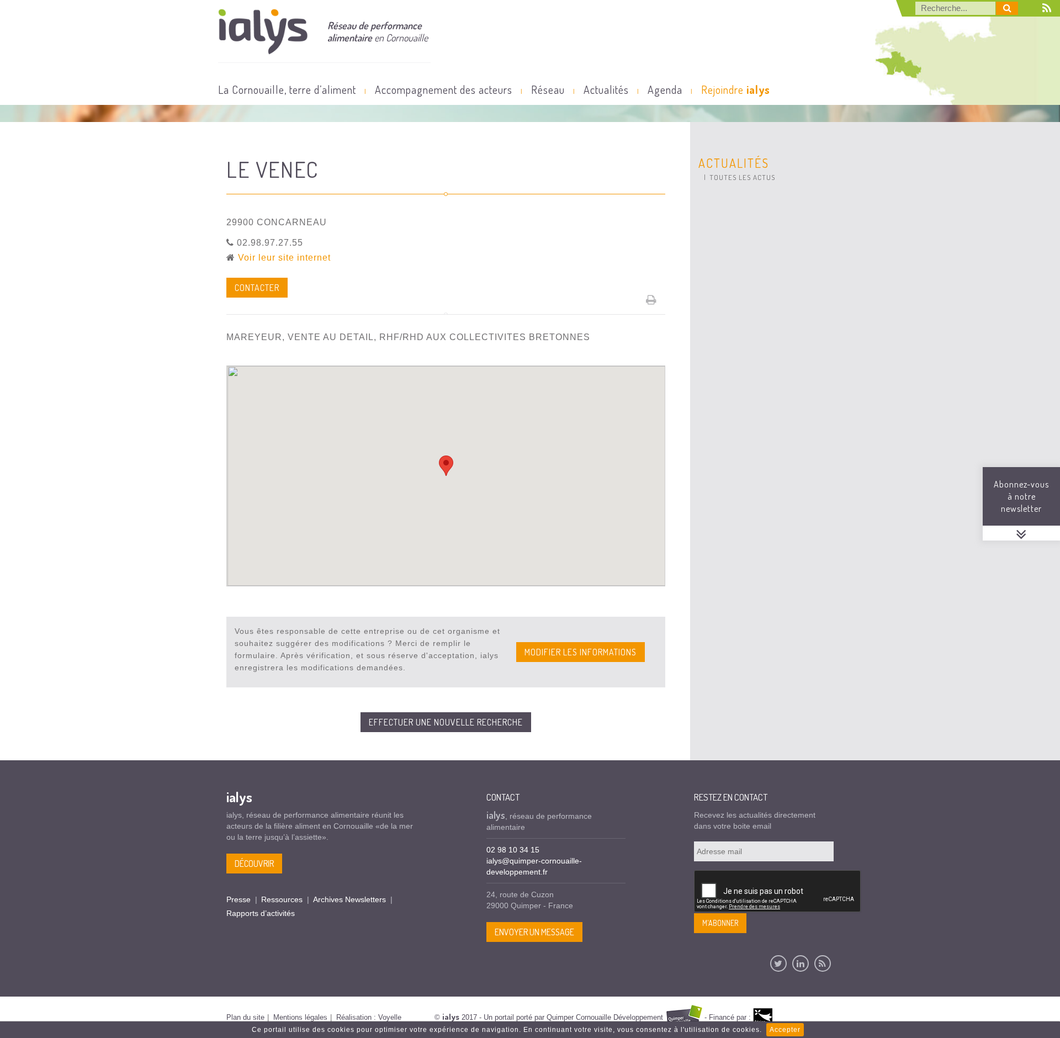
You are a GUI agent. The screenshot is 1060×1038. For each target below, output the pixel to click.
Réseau (548, 89)
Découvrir (254, 863)
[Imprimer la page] (651, 300)
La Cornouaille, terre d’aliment (287, 89)
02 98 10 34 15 (512, 849)
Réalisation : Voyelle (368, 1017)
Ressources (282, 899)
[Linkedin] (800, 963)
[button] (446, 466)
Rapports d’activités (260, 913)
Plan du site (245, 1017)
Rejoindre (735, 89)
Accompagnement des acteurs (443, 89)
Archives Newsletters (349, 899)
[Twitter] (778, 963)
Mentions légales (300, 1017)
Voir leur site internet (284, 257)
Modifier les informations (580, 652)
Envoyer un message (534, 932)
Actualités (606, 89)
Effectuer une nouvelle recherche (446, 722)
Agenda (665, 89)
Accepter (785, 1030)
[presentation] (778, 891)
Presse (238, 899)
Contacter (257, 287)
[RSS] (822, 963)
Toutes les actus (742, 177)
